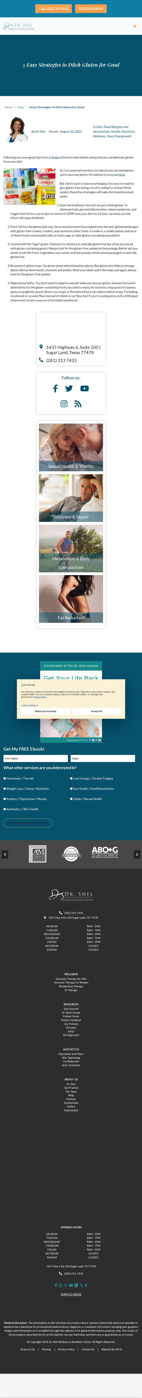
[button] (53, 8)
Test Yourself (71, 1008)
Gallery (71, 1106)
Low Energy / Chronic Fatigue (93, 778)
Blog (21, 107)
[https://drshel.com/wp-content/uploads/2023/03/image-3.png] (105, 854)
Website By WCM (111, 1349)
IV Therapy (71, 990)
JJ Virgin (53, 157)
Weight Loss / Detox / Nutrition (27, 788)
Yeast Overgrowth (118, 136)
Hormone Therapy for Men (71, 978)
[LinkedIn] (76, 1285)
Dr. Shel (71, 1084)
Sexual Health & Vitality (71, 466)
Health (115, 131)
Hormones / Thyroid (20, 778)
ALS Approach (71, 1034)
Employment (71, 1110)
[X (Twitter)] (81, 1285)
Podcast (71, 1098)
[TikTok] (66, 1285)
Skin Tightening (71, 1057)
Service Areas (71, 1294)
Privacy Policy (66, 1349)
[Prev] (5, 854)
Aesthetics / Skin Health (22, 809)
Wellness (99, 136)
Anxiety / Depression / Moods (26, 799)
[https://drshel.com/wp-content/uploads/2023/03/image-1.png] (38, 854)
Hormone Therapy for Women (71, 982)
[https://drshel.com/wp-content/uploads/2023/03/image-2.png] (71, 854)
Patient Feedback (71, 1020)
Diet (99, 127)
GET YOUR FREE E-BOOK (28, 823)
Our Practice (71, 1087)
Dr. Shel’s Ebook (71, 1012)
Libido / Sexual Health (87, 799)
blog (122, 174)
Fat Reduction (71, 617)
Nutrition (127, 131)
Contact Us (88, 1349)
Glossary (71, 1027)
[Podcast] (86, 1285)
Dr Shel (40, 131)
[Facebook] (56, 1285)
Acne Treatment (71, 1065)
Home (8, 107)
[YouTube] (71, 1285)
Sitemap (46, 1349)
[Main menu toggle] (135, 26)
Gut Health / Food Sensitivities (93, 788)
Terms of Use (27, 1349)
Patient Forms (71, 1016)
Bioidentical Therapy (71, 986)
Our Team (71, 1091)
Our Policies (71, 1023)
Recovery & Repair (71, 516)
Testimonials (71, 1102)
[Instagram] (60, 1285)
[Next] (137, 854)
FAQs (71, 1031)
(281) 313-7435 (73, 912)
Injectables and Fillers (71, 1053)
